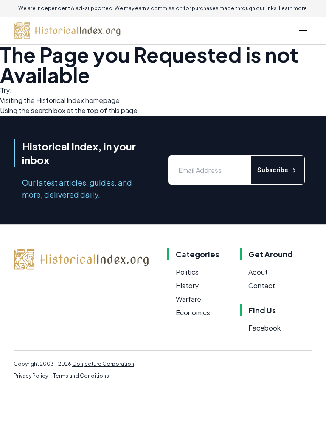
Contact (261, 285)
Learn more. (293, 8)
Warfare (188, 299)
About (258, 271)
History (187, 285)
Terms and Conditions (81, 376)
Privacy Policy (31, 376)
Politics (187, 271)
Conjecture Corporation (103, 364)
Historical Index (60, 100)
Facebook (264, 327)
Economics (193, 312)
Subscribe (272, 169)
